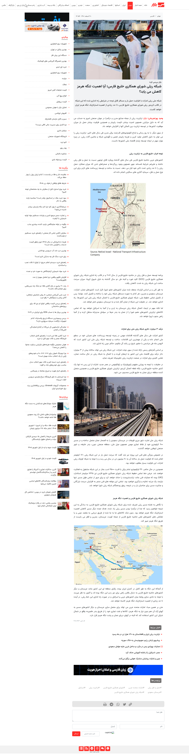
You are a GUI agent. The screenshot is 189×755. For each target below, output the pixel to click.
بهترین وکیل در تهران (59, 49)
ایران (124, 5)
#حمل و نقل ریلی (154, 687)
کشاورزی (95, 5)
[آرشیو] (81, 749)
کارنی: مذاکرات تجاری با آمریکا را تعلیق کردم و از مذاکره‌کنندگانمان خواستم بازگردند (41, 472)
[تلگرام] (92, 749)
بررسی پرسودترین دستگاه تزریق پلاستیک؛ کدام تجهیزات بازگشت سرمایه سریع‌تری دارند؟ (48, 320)
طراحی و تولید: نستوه (94, 752)
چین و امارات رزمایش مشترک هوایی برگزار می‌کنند (139, 658)
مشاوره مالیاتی (61, 153)
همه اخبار (138, 5)
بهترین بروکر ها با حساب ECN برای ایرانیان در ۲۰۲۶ (47, 312)
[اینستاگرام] (97, 749)
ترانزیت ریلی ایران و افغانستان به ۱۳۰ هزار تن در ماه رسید (136, 634)
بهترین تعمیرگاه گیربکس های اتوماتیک (52, 61)
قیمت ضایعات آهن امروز (57, 90)
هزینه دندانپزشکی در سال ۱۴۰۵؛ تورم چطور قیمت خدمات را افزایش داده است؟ (47, 243)
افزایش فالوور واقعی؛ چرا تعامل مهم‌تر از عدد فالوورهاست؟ (49, 279)
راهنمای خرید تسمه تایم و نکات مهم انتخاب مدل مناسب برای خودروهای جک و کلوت (48, 363)
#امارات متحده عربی (136, 687)
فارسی (152, 16)
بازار (145, 118)
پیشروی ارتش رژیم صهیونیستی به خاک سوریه (140, 640)
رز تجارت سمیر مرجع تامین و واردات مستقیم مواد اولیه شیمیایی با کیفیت (45, 217)
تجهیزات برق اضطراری (58, 43)
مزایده (64, 78)
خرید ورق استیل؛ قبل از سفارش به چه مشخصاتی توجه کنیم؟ (45, 191)
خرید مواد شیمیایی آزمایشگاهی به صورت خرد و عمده (46, 271)
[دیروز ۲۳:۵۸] (63, 406)
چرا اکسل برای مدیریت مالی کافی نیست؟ (51, 124)
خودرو (80, 5)
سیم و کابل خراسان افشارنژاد (56, 119)
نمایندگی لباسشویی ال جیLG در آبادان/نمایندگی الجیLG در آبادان (48, 328)
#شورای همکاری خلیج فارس (114, 687)
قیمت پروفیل (61, 101)
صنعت (87, 5)
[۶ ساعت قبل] (63, 450)
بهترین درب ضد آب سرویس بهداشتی (52, 250)
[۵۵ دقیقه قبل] (63, 428)
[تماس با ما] (102, 749)
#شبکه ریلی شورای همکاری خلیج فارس (129, 692)
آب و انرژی (41, 5)
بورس (74, 5)
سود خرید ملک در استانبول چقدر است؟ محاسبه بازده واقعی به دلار (46, 199)
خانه (145, 5)
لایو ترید (63, 142)
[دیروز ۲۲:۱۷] (63, 506)
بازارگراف (11, 5)
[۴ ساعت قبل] (63, 495)
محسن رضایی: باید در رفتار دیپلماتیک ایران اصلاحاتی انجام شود (42, 504)
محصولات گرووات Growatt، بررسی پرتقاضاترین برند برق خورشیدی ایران (46, 387)
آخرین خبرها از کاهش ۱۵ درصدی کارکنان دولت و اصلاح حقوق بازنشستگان (41, 438)
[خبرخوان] (86, 749)
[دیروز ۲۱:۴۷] (63, 472)
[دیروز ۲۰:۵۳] (63, 484)
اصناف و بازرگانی (63, 5)
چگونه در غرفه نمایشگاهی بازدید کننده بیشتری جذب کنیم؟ (46, 226)
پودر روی (63, 148)
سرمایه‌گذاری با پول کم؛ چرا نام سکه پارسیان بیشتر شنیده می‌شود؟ (47, 208)
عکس (4, 5)
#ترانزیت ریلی (94, 687)
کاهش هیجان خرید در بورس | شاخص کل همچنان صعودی (40, 493)
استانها (117, 5)
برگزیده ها (63, 168)
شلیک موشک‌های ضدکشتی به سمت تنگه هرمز (40, 405)
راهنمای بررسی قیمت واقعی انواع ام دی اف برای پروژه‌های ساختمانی (48, 305)
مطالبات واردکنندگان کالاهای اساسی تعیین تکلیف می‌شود (42, 482)
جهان (130, 5)
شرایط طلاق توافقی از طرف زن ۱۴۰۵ (53, 183)
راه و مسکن (31, 5)
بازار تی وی (20, 5)
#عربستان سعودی (154, 692)
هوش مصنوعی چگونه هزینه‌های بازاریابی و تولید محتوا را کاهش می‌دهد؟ (45, 346)
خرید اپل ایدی (61, 67)
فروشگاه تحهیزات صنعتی (57, 136)
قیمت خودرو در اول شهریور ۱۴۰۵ (43, 458)
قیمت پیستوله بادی (59, 159)
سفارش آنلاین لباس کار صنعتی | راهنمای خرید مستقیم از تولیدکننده (45, 234)
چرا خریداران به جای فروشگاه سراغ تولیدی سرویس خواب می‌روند (47, 378)
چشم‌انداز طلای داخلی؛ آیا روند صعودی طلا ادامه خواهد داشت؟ (41, 416)
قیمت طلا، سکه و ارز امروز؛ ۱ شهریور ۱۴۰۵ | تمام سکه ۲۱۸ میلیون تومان (42, 427)
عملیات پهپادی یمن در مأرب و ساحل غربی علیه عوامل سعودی (134, 646)
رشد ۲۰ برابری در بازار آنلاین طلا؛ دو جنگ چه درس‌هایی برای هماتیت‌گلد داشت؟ (45, 287)
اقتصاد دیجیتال (106, 5)
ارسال (76, 733)
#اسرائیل (81, 687)
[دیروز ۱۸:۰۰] (63, 417)
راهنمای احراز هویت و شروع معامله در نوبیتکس (48, 371)
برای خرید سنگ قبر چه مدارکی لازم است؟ (50, 256)
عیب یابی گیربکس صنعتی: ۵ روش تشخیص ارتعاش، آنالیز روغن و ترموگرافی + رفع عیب (46, 296)
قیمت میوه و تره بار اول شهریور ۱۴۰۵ (42, 447)
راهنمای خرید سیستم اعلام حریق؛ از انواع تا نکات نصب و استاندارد (45, 264)
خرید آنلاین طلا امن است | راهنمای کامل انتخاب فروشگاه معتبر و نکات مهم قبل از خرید (48, 337)
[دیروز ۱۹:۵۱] (63, 439)
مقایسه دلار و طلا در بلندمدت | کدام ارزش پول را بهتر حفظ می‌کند (46, 176)
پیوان (65, 84)
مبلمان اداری (62, 130)
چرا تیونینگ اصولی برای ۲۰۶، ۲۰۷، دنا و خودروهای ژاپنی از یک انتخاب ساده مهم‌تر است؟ (47, 355)
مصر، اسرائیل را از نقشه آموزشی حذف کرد (143, 652)
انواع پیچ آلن (62, 95)
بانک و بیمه (51, 5)
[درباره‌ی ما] (108, 749)
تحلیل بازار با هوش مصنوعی (56, 107)
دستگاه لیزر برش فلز (59, 55)
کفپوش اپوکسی (61, 113)
